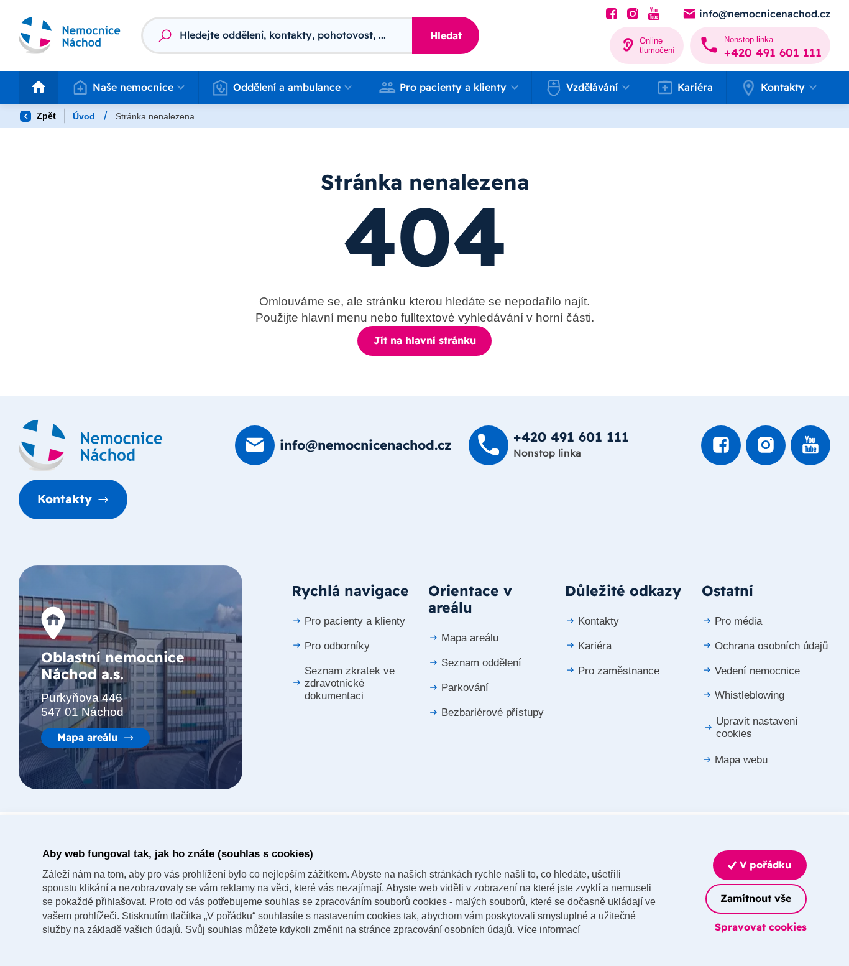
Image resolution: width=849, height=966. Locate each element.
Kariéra (695, 87)
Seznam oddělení (481, 663)
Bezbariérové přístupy (492, 712)
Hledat (446, 35)
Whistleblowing (749, 695)
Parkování (465, 688)
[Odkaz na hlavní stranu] (70, 35)
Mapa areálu (87, 737)
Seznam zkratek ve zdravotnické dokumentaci (350, 683)
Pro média (738, 621)
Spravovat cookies (761, 927)
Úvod (84, 116)
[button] (128, 87)
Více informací (548, 929)
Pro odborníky (337, 646)
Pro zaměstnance (618, 671)
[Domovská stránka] (91, 445)
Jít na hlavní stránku (425, 340)
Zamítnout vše (755, 898)
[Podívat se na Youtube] (653, 14)
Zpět (45, 116)
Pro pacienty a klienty (355, 621)
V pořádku (764, 864)
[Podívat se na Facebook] (611, 14)
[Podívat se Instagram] (632, 14)
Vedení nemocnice (757, 671)
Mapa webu (741, 760)
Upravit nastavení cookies (757, 727)
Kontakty (64, 498)
